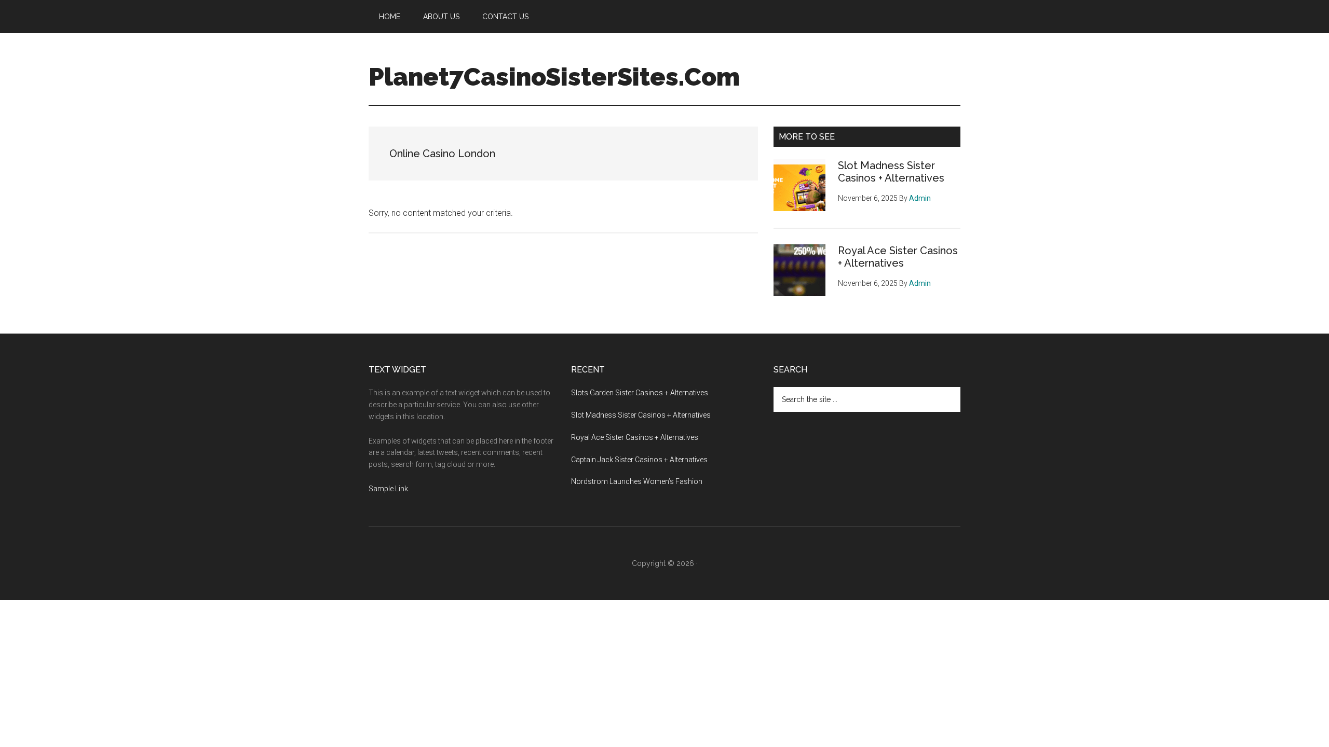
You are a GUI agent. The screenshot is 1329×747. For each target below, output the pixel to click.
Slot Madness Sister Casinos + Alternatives (891, 171)
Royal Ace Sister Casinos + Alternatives (898, 256)
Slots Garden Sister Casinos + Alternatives (639, 393)
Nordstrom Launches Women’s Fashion (636, 481)
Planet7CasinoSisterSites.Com (554, 76)
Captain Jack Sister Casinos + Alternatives (639, 459)
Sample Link (388, 489)
